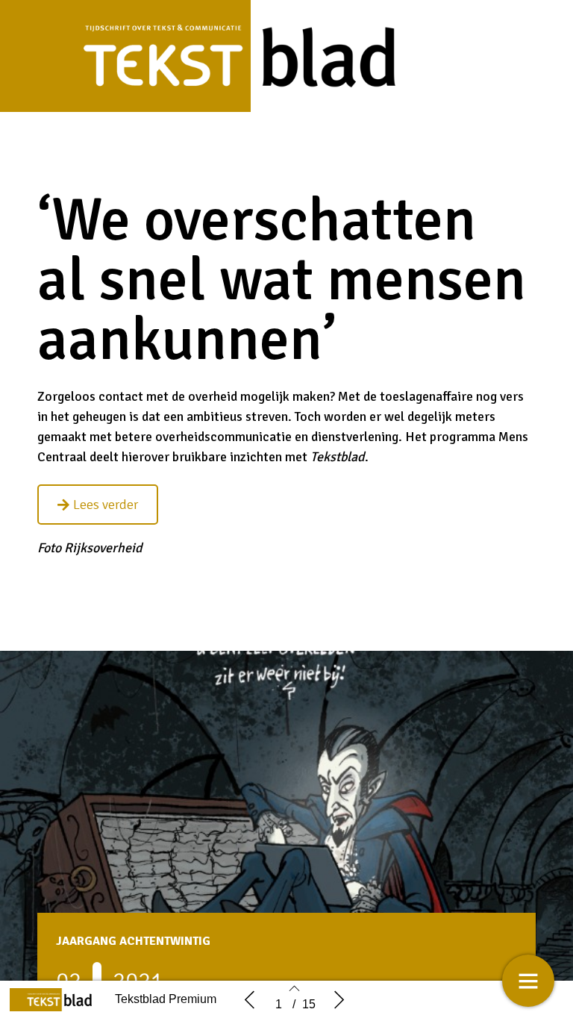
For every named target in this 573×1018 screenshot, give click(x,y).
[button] (97, 504)
